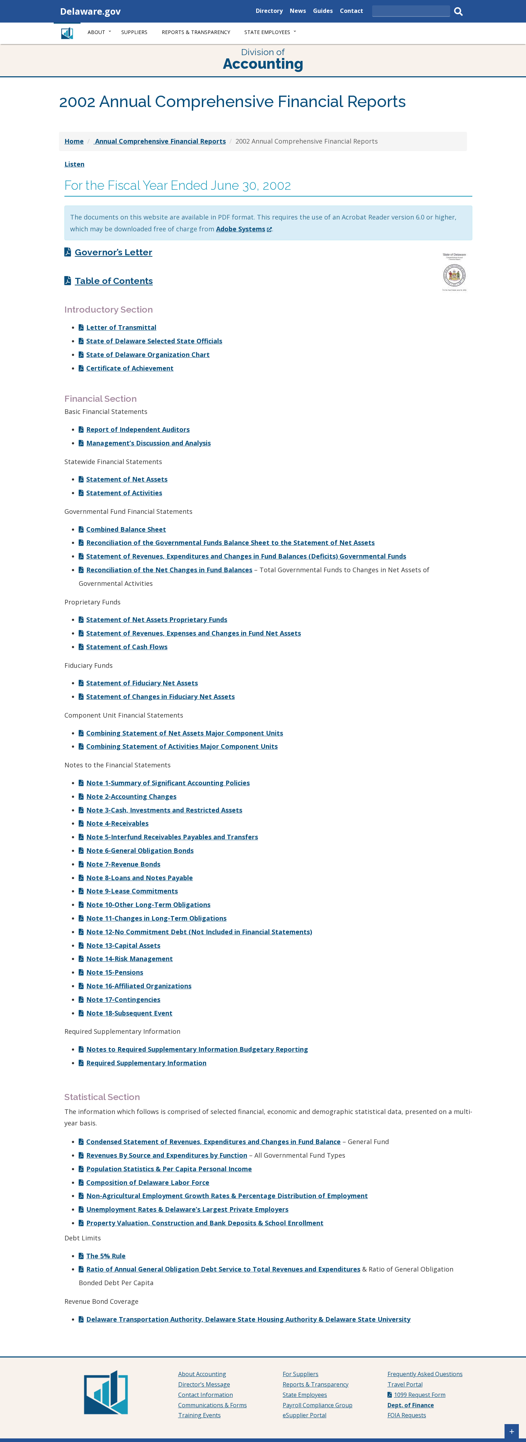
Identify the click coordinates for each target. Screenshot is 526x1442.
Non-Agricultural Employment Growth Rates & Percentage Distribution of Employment (227, 1195)
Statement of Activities (124, 492)
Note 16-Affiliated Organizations (138, 986)
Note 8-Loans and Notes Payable (139, 877)
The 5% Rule (106, 1255)
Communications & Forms (212, 1405)
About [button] (96, 32)
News (298, 11)
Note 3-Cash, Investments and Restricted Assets (164, 810)
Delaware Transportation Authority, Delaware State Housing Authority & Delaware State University (248, 1319)
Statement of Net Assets (126, 479)
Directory (269, 11)
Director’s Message (204, 1384)
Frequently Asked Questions (425, 1374)
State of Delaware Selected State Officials (154, 341)
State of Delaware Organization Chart (148, 354)
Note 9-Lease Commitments (132, 891)
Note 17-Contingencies (123, 999)
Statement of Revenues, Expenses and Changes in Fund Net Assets (193, 633)
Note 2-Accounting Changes (131, 796)
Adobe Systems (244, 229)
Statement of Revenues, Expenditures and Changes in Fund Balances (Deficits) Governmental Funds (246, 556)
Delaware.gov (90, 11)
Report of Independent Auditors (138, 429)
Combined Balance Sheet (126, 529)
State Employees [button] (267, 32)
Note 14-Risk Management (129, 958)
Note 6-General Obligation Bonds (140, 850)
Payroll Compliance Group (317, 1405)
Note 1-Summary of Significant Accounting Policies (168, 782)
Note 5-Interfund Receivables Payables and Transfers (172, 837)
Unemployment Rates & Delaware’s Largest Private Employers (187, 1209)
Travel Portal (405, 1384)
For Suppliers (300, 1374)
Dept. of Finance (411, 1405)
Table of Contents (114, 280)
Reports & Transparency (196, 32)
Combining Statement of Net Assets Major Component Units (184, 733)
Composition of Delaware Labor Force (147, 1182)
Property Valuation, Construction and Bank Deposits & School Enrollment (204, 1223)
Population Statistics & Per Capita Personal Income (169, 1168)
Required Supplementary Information (146, 1062)
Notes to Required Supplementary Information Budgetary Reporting (197, 1049)
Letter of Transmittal (121, 327)
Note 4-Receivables (117, 823)
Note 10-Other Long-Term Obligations (148, 904)
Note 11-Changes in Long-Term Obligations (156, 918)
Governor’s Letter (113, 252)
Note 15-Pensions (114, 972)
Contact (351, 11)
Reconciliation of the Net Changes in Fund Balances (169, 569)
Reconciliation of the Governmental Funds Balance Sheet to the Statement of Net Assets (230, 542)
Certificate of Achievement (130, 368)
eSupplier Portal (304, 1415)
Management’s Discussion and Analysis (148, 443)
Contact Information (205, 1395)
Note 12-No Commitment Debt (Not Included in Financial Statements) (199, 931)
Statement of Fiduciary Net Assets (142, 683)
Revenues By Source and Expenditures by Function (166, 1155)
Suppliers (134, 32)
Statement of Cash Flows (126, 646)
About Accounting (202, 1374)
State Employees (305, 1395)
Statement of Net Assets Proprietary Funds (156, 619)
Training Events (199, 1415)
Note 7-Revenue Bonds (123, 864)
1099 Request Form (419, 1395)
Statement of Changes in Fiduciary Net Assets (160, 696)
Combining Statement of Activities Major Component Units (182, 746)
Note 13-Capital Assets (123, 945)
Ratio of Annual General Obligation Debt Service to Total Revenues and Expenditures (223, 1269)
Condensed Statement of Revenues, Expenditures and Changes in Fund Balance (213, 1141)
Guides (323, 11)
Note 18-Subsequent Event (129, 1013)
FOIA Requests (407, 1415)
